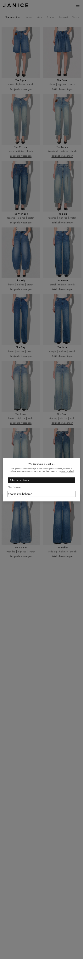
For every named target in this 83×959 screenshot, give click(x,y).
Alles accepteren (19, 480)
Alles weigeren (14, 487)
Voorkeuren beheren (20, 494)
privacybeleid (67, 471)
